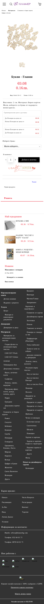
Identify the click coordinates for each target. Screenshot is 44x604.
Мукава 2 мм (22, 221)
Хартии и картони (33, 437)
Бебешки (8, 426)
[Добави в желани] (38, 153)
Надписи (8, 456)
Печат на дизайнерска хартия (32, 463)
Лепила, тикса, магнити (30, 363)
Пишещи (29, 388)
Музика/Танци (32, 299)
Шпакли (30, 429)
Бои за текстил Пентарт (31, 379)
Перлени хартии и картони (33, 449)
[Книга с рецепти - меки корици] (10, 254)
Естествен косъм (33, 422)
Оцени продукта (9, 187)
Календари (30, 468)
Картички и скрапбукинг (29, 308)
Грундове (8, 402)
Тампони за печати (34, 328)
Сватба (7, 434)
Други (7, 479)
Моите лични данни (23, 594)
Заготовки (31, 320)
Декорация (5, 324)
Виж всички (9, 282)
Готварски (9, 442)
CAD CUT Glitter (11, 357)
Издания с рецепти (11, 303)
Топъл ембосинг (33, 345)
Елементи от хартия (35, 313)
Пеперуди (8, 438)
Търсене (25, 512)
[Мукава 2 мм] (10, 225)
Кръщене (30, 291)
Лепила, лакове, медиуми (10, 384)
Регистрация (27, 502)
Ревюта (8, 198)
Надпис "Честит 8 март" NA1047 (24, 236)
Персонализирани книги (8, 294)
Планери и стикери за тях (33, 333)
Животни (8, 467)
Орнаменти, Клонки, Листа (9, 447)
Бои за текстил (32, 374)
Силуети (8, 422)
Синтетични (31, 426)
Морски (8, 452)
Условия (5, 522)
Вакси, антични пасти (10, 374)
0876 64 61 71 (17, 542)
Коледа (7, 460)
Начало (4, 10)
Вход (4, 512)
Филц (28, 458)
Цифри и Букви (6, 13)
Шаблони (29, 414)
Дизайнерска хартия (35, 317)
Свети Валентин (11, 471)
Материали (11, 10)
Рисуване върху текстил (31, 369)
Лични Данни (7, 517)
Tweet (34, 182)
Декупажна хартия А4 (11, 407)
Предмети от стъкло (35, 406)
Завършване (31, 302)
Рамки (7, 418)
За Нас (4, 507)
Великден (8, 475)
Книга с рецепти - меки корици (25, 251)
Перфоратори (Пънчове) (31, 340)
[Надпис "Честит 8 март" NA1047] (10, 239)
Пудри (7, 398)
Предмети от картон (35, 410)
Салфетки (8, 379)
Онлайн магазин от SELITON (22, 602)
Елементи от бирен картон (25, 10)
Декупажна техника (11, 369)
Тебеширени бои (10, 365)
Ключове (8, 430)
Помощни (30, 433)
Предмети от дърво (34, 402)
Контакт (25, 507)
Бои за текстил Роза (35, 384)
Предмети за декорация (29, 397)
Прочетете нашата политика (22, 587)
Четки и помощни (33, 418)
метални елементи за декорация (33, 356)
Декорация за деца (11, 328)
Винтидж (30, 295)
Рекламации (6, 502)
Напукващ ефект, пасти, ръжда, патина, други (10, 391)
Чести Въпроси (28, 497)
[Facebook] (4, 547)
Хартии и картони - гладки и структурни (34, 442)
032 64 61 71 (17, 537)
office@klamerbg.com (19, 533)
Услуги (4, 307)
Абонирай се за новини (15, 277)
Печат (6, 311)
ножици (7, 361)
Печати (29, 324)
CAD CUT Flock (11, 353)
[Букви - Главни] (22, 57)
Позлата (29, 392)
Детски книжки (10, 299)
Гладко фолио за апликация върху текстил (10, 346)
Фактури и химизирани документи (8, 317)
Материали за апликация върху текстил (9, 338)
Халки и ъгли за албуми (32, 350)
